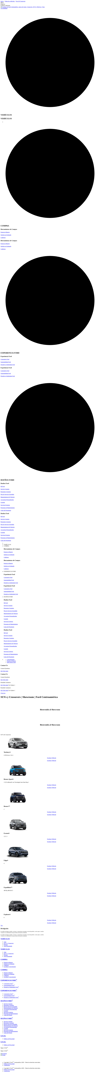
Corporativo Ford (5, 359)
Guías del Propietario (6, 510)
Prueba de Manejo (5, 232)
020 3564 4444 (4, 671)
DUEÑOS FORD (7, 1001)
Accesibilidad (4, 8)
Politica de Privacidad (9, 1063)
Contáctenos (7, 1065)
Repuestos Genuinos (6, 491)
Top (2, 925)
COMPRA (4, 959)
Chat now (3, 693)
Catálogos (3, 237)
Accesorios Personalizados (7, 499)
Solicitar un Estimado (6, 235)
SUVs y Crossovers (9, 943)
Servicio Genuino (5, 489)
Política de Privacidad (9, 1038)
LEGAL (3, 1036)
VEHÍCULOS (5, 939)
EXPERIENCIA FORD (9, 980)
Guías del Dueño (8, 1015)
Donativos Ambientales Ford (8, 364)
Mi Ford (3, 486)
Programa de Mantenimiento (8, 507)
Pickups (6, 944)
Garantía (3, 502)
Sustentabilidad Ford (6, 362)
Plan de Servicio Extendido (7, 494)
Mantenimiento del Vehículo (8, 497)
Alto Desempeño (8, 946)
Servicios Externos (5, 505)
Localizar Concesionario (10, 966)
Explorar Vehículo (51, 758)
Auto (5, 942)
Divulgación (4, 928)
